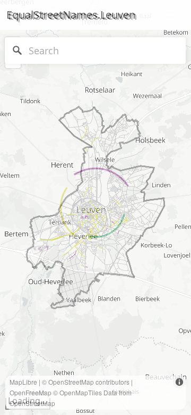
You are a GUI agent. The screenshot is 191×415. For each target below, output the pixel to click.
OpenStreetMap (71, 381)
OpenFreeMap (30, 392)
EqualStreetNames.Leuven (70, 14)
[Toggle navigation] (170, 15)
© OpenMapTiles (77, 392)
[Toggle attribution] (179, 382)
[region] (95, 207)
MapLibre (23, 381)
